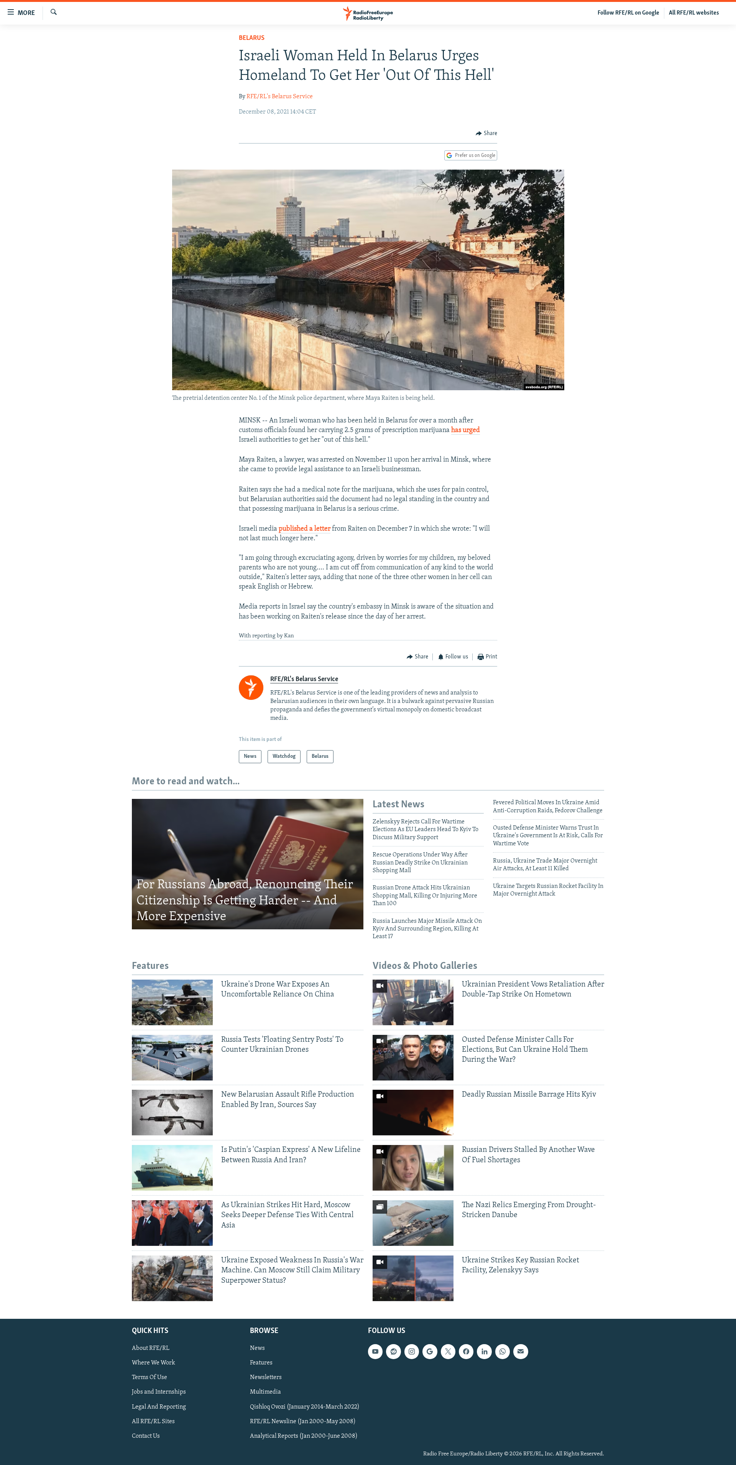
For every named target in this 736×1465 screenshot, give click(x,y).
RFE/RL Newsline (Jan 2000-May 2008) (303, 1422)
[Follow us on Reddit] (393, 1351)
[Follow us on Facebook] (466, 1351)
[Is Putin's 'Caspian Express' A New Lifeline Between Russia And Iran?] (172, 1168)
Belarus (251, 38)
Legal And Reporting (159, 1407)
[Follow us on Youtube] (375, 1351)
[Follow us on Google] (429, 1351)
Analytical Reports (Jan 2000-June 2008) (304, 1436)
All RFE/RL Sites (153, 1422)
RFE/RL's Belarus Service (279, 97)
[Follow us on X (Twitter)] (448, 1351)
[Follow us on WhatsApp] (502, 1351)
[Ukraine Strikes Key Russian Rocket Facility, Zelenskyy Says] (413, 1278)
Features (261, 1363)
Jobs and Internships (159, 1392)
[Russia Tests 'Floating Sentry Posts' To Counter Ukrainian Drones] (172, 1058)
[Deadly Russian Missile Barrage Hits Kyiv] (413, 1112)
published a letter (304, 529)
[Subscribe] (520, 1351)
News (257, 1348)
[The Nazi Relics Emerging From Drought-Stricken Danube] (413, 1223)
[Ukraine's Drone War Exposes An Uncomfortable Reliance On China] (172, 1002)
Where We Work (153, 1363)
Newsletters (266, 1377)
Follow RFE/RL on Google (628, 13)
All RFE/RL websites (694, 13)
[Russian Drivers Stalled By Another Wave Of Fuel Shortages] (413, 1168)
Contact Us (146, 1436)
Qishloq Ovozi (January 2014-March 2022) (305, 1407)
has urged (465, 430)
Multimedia (265, 1392)
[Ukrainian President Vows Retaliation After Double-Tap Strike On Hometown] (413, 1002)
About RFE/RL (150, 1348)
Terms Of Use (149, 1377)
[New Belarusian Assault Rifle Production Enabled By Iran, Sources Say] (172, 1112)
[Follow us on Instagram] (411, 1351)
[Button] (486, 134)
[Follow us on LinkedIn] (484, 1351)
